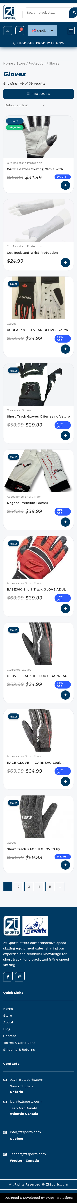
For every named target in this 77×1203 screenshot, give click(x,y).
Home (8, 63)
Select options (65, 185)
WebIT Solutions (59, 1198)
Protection (37, 63)
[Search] (73, 12)
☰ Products (38, 93)
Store (20, 63)
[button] (71, 30)
